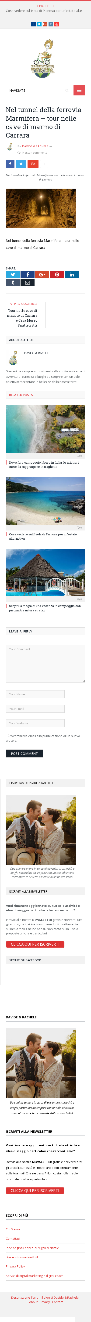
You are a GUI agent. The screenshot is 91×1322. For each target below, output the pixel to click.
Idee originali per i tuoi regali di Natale (32, 1248)
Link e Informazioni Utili (22, 1257)
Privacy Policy (15, 1266)
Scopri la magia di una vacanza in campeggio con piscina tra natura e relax (45, 608)
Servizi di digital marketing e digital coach (34, 1276)
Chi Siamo (13, 1229)
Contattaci (13, 1238)
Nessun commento (34, 153)
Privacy (46, 1302)
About (34, 1302)
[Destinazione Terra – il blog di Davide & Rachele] (45, 58)
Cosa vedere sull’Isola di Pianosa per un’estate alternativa (47, 11)
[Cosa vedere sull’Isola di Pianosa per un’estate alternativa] (45, 503)
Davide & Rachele (35, 146)
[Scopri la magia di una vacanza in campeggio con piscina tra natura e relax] (45, 575)
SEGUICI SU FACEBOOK (25, 960)
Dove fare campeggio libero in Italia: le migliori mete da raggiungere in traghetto (44, 464)
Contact (57, 1302)
